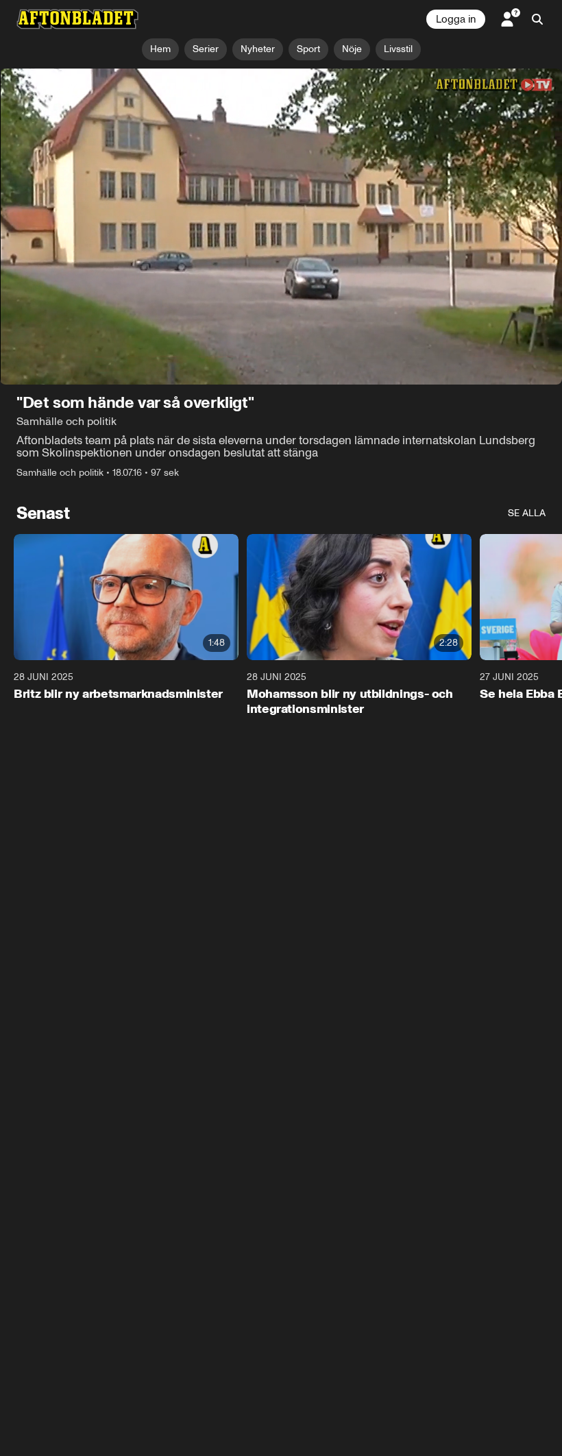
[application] (281, 227)
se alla (527, 513)
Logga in (456, 19)
